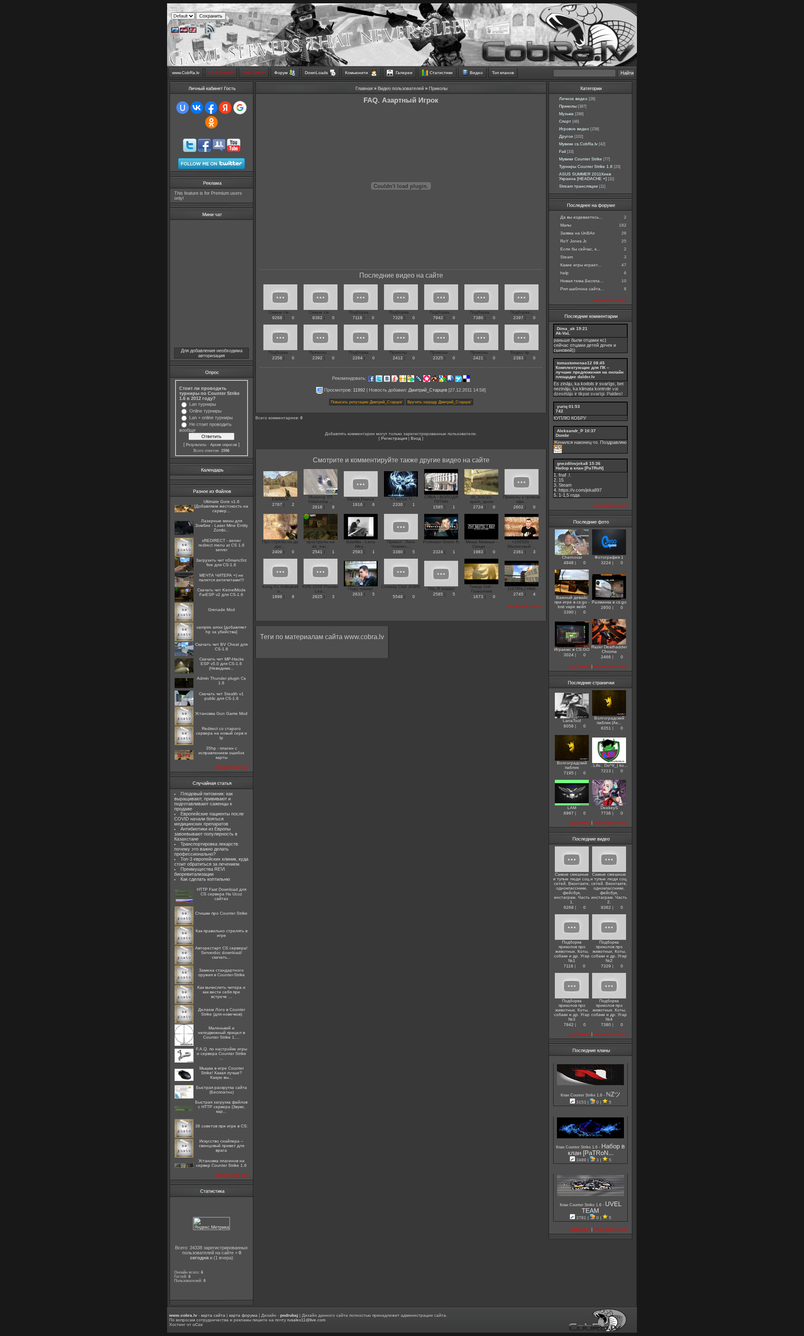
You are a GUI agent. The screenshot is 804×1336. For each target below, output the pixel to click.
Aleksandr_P (570, 430)
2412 (398, 358)
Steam (566, 257)
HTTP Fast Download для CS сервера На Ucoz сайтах (221, 894)
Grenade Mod (221, 609)
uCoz (198, 1324)
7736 (606, 813)
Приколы (438, 88)
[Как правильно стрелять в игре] (184, 943)
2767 (277, 504)
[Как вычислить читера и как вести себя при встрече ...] (184, 1002)
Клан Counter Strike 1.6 (582, 1095)
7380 (478, 317)
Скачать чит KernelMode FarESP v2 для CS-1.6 (221, 592)
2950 (606, 607)
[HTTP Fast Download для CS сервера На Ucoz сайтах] (184, 901)
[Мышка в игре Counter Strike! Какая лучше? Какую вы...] (184, 1079)
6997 (569, 813)
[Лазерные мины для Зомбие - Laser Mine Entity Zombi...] (184, 533)
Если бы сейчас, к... (580, 249)
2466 (606, 657)
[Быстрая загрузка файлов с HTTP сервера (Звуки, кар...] (184, 1110)
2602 (518, 507)
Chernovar (572, 557)
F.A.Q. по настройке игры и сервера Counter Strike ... (221, 1053)
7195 (569, 773)
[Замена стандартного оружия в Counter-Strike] (184, 982)
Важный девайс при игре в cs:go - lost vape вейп (572, 602)
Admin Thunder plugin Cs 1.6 (221, 680)
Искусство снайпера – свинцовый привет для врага (221, 1146)
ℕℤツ (613, 1094)
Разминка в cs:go (609, 602)
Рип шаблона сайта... (582, 288)
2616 (317, 507)
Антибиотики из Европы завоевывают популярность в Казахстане (205, 833)
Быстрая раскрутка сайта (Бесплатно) (221, 1089)
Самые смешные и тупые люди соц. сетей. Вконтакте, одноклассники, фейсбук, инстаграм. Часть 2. (609, 888)
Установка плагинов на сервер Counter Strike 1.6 (221, 1163)
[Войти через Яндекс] (225, 107)
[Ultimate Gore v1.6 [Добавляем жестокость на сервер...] (184, 510)
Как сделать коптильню (205, 879)
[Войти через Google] (240, 107)
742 (559, 411)
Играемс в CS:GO (572, 649)
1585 (438, 507)
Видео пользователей (401, 88)
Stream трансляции (578, 186)
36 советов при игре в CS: (221, 1126)
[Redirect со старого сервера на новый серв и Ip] (184, 743)
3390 (569, 612)
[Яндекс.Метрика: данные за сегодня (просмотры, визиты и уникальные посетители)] (211, 1223)
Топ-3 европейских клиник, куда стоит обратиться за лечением (211, 861)
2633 (358, 594)
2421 (478, 358)
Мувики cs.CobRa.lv (578, 144)
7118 (357, 317)
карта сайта (213, 1315)
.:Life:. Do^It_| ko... (609, 765)
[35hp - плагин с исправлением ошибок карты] (184, 758)
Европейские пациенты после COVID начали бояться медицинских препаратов (209, 818)
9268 (277, 317)
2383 (518, 358)
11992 (359, 389)
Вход (416, 438)
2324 (438, 551)
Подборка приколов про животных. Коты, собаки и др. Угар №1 (572, 951)
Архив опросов (223, 445)
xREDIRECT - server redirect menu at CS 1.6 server (221, 545)
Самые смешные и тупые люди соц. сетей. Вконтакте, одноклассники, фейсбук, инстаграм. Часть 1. (571, 888)
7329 (398, 317)
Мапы (565, 225)
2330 (398, 504)
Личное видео (573, 98)
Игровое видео (574, 128)
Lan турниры (202, 404)
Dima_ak (566, 328)
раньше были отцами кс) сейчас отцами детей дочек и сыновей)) (585, 345)
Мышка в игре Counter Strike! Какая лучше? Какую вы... (221, 1073)
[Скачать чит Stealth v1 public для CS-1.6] (184, 704)
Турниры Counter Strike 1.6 (586, 166)
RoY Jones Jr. (573, 241)
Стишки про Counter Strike (221, 913)
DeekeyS (609, 807)
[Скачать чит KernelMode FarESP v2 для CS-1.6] (184, 600)
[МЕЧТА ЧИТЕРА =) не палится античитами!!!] (184, 585)
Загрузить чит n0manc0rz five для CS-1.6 (221, 562)
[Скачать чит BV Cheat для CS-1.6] (184, 654)
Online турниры (205, 410)
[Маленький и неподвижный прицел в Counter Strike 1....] (184, 1044)
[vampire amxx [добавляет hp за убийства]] (184, 639)
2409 (277, 551)
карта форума (243, 1315)
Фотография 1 (609, 557)
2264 (358, 358)
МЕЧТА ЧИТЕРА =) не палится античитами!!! (221, 577)
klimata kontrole (595, 388)
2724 (478, 507)
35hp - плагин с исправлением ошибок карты (221, 753)
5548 (398, 596)
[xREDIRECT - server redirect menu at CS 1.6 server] (184, 555)
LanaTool (572, 720)
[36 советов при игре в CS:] (184, 1136)
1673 (478, 596)
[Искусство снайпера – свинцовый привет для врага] (184, 1156)
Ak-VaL (563, 333)
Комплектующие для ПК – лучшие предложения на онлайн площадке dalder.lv (590, 372)
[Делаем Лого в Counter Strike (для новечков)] (184, 1022)
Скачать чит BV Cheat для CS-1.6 (221, 646)
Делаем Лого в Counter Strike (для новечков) (221, 1011)
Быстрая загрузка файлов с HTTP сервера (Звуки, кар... (221, 1107)
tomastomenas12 (574, 363)
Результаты (196, 445)
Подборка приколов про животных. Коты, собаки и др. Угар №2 (609, 951)
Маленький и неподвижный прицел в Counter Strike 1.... (221, 1032)
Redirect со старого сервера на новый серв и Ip (221, 733)
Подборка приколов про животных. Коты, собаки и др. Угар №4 (609, 1009)
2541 (317, 551)
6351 (606, 728)
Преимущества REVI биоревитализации (199, 872)
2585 (438, 594)
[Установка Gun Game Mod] (184, 724)
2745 (518, 594)
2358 (277, 358)
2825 (317, 596)
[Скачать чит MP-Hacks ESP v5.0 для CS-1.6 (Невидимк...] (184, 672)
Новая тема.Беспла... (581, 281)
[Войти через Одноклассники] (211, 122)
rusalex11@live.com (306, 1320)
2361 (518, 551)
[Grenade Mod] (184, 620)
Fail (562, 151)
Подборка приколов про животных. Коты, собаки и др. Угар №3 (572, 1009)
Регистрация (394, 438)
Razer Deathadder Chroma (609, 649)
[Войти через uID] (182, 107)
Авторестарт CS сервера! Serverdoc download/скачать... (221, 952)
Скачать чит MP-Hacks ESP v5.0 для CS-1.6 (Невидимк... (221, 664)
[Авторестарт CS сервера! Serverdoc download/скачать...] (184, 963)
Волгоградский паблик (572, 765)
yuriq (562, 406)
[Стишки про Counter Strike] (184, 923)
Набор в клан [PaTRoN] (579, 468)
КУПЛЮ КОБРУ (570, 417)
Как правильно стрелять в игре (221, 933)
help (564, 273)
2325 (438, 358)
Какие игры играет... (580, 265)
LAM (571, 807)
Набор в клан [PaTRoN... (596, 1149)
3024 (569, 655)
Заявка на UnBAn (577, 233)
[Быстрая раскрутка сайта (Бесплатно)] (184, 1097)
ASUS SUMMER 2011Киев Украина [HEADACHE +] (585, 176)
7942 (438, 317)
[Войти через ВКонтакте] (197, 107)
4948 (569, 562)
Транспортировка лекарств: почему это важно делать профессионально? (206, 848)
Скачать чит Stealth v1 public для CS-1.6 (221, 696)
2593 (358, 551)
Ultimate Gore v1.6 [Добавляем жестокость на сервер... (221, 506)
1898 (277, 596)
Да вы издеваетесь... (581, 217)
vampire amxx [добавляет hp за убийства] (221, 629)
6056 (569, 726)
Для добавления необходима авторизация (211, 353)
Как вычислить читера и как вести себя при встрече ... (221, 992)
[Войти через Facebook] (211, 107)
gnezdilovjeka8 (572, 463)
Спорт (565, 121)
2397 (518, 317)
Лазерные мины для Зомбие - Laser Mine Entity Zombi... (221, 525)
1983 (478, 551)
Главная (364, 88)
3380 (398, 551)
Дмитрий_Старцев (427, 389)
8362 (317, 317)
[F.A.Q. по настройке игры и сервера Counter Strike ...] (184, 1061)
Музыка (566, 113)
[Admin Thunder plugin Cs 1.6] (184, 686)
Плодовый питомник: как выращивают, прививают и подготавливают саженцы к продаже (203, 801)
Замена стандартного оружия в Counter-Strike (221, 972)
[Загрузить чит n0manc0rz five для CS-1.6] (184, 570)
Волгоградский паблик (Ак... (609, 720)
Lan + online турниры (211, 417)
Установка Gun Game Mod (221, 713)
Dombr (562, 435)
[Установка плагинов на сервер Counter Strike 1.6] (184, 1166)
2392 (317, 358)
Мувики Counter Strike (580, 159)
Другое (566, 136)
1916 (358, 504)
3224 (606, 562)
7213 (606, 771)
